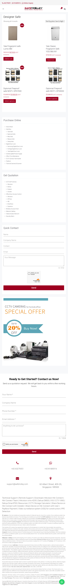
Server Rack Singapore (27, 583)
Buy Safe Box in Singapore (14, 583)
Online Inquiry (28, 3)
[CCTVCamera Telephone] (17, 463)
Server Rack (9, 126)
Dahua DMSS (43, 500)
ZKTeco (9, 199)
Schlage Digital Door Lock (14, 149)
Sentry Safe (19, 566)
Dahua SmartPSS (9, 503)
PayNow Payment (9, 509)
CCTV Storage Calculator (39, 503)
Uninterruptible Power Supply (14, 153)
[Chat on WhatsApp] (61, 581)
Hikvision (10, 184)
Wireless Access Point (12, 209)
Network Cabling (10, 211)
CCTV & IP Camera (11, 182)
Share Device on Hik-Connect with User (42, 506)
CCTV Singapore (45, 574)
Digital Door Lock (11, 144)
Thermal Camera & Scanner (14, 163)
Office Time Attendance (12, 156)
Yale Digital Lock (27, 578)
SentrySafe (10, 141)
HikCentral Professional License (53, 583)
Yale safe (13, 566)
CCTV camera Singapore (15, 521)
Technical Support (10, 498)
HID (8, 201)
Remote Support (26, 498)
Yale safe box (50, 578)
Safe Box (8, 129)
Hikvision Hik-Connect (53, 498)
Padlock (8, 161)
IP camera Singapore (41, 518)
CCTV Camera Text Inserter (13, 158)
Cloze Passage (8, 578)
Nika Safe (10, 136)
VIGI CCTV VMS (57, 500)
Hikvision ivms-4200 (27, 500)
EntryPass (10, 204)
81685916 (17, 3)
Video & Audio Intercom (12, 213)
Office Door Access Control (13, 194)
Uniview (9, 191)
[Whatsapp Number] (50, 463)
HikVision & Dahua (41, 539)
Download (38, 498)
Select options (10, 101)
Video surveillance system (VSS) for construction (39, 509)
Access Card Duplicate (39, 583)
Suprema (10, 206)
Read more (50, 60)
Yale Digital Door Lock (13, 151)
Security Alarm (10, 216)
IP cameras (50, 541)
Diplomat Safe (11, 134)
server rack (6, 569)
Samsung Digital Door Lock (15, 146)
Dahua (9, 186)
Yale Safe (10, 131)
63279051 (7, 3)
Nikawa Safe (10, 139)
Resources (22, 503)
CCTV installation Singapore (56, 574)
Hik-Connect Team (10, 500)
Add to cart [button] (8, 59)
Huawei (9, 189)
